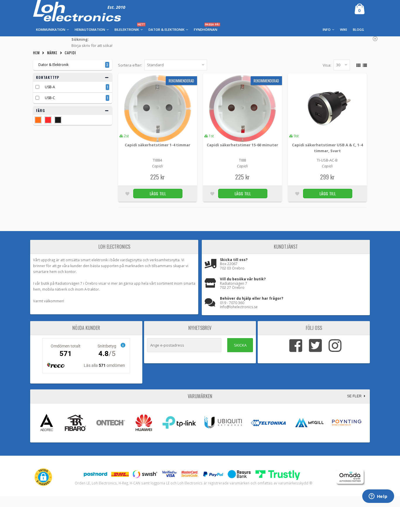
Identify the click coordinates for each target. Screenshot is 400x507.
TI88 (242, 160)
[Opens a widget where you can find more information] (378, 496)
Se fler (355, 396)
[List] (364, 64)
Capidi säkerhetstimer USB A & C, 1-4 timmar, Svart (327, 147)
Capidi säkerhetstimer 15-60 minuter (242, 144)
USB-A (50, 86)
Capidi (70, 52)
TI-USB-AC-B (327, 160)
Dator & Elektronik (53, 64)
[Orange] (38, 120)
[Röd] (48, 120)
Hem (36, 52)
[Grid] (357, 64)
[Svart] (58, 120)
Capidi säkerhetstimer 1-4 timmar (157, 144)
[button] (43, 477)
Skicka (240, 345)
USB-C (50, 97)
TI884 (157, 160)
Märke (52, 52)
